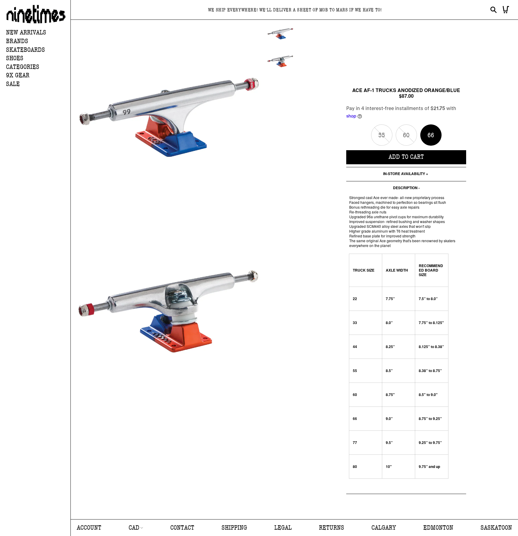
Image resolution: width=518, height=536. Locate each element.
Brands (17, 41)
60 (410, 138)
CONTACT (182, 528)
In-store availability (404, 174)
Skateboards (25, 50)
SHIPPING (234, 528)
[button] (38, 41)
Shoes (14, 58)
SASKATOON (496, 528)
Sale (13, 84)
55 (385, 138)
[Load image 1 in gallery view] (280, 34)
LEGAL (283, 528)
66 (430, 135)
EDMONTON (438, 528)
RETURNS (331, 528)
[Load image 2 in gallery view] (280, 62)
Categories (22, 67)
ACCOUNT (89, 528)
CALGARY (383, 528)
